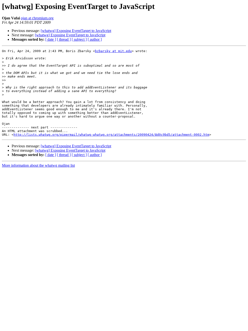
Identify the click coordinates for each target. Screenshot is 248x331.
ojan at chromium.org (37, 18)
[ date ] (50, 39)
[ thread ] (64, 39)
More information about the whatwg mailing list (38, 165)
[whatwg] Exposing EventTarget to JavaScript (76, 31)
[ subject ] (79, 39)
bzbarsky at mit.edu (113, 51)
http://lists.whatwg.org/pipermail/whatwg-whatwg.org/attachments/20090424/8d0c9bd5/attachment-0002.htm (111, 134)
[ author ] (95, 39)
